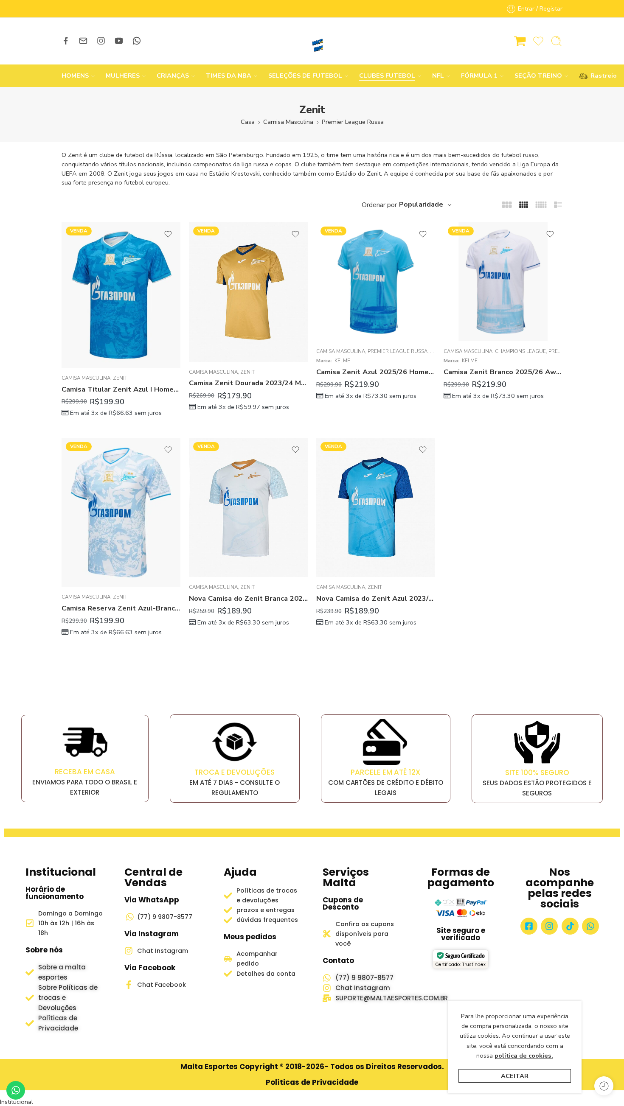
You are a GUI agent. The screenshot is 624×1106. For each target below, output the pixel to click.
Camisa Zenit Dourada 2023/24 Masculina (248, 383)
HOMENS (75, 75)
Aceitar (514, 1076)
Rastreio (599, 75)
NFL (438, 75)
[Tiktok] (570, 926)
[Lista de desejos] (168, 234)
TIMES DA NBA (228, 75)
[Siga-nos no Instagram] (101, 40)
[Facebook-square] (528, 926)
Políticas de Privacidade (312, 1082)
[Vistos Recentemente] (603, 1085)
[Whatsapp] (590, 926)
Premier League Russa (353, 122)
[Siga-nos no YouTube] (119, 40)
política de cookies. (524, 1055)
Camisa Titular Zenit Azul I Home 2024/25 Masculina (121, 389)
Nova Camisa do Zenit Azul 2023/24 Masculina (375, 598)
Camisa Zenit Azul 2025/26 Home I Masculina (375, 372)
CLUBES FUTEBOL (387, 75)
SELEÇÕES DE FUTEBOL (305, 75)
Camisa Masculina (288, 122)
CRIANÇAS (173, 75)
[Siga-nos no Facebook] (66, 40)
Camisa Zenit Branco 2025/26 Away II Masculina (503, 372)
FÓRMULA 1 (479, 75)
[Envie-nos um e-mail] (83, 40)
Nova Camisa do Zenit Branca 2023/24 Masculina (248, 598)
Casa (248, 122)
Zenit (120, 378)
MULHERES (123, 75)
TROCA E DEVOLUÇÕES (234, 772)
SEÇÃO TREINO (538, 75)
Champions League (520, 351)
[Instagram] (549, 926)
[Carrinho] (520, 41)
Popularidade (421, 204)
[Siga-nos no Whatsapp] (136, 40)
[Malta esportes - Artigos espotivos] (312, 41)
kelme (342, 360)
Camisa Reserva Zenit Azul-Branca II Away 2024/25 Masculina (121, 608)
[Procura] (556, 41)
